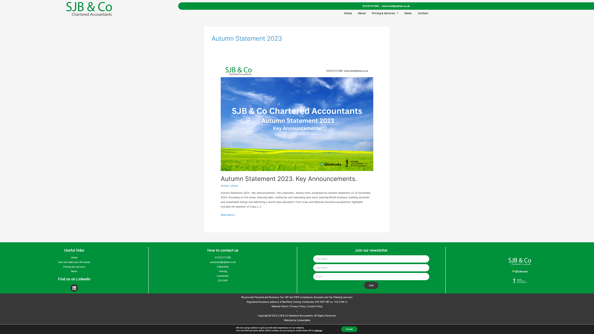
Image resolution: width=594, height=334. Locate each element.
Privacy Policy (298, 306)
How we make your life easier (74, 262)
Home (348, 13)
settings (318, 330)
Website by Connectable (297, 320)
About (362, 13)
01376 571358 (371, 6)
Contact (423, 13)
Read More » (228, 214)
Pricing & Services (383, 13)
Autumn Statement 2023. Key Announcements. (289, 178)
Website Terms (279, 306)
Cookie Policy (315, 306)
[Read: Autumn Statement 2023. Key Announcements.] (297, 117)
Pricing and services (74, 266)
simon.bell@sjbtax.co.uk (396, 6)
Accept (349, 329)
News (408, 13)
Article (224, 185)
